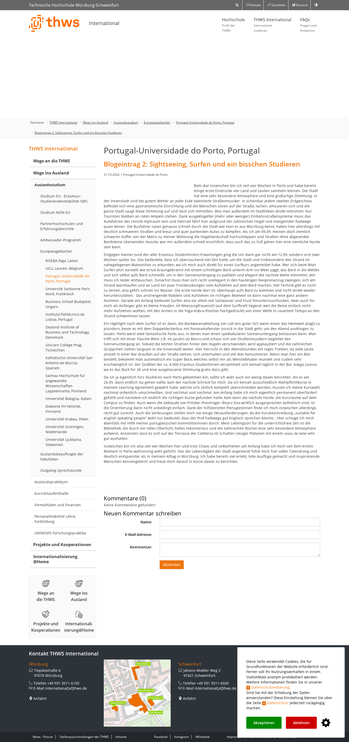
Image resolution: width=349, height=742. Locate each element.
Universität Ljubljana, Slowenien (63, 442)
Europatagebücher (157, 122)
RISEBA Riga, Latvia (61, 260)
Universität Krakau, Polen (66, 419)
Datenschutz (278, 702)
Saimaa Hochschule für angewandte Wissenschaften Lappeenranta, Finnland (65, 383)
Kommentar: (141, 547)
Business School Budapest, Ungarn (68, 304)
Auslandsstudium (126, 122)
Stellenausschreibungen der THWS (84, 737)
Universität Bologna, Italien (68, 398)
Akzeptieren (263, 722)
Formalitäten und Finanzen (57, 504)
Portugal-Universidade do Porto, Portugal (205, 122)
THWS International (272, 25)
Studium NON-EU (55, 212)
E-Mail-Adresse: (138, 534)
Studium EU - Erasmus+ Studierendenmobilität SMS (64, 199)
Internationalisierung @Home (55, 559)
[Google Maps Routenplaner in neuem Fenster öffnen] (137, 693)
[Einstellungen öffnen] (325, 723)
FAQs (308, 25)
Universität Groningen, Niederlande (64, 429)
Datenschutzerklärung (270, 687)
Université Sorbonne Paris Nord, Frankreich (67, 291)
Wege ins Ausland (95, 122)
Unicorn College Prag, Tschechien (63, 347)
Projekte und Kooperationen (62, 544)
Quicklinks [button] (278, 5)
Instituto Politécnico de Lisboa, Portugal (65, 317)
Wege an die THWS (51, 161)
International (104, 23)
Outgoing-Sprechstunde (61, 470)
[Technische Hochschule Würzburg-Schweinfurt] (54, 23)
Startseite (37, 122)
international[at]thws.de (66, 688)
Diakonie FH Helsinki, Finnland (63, 409)
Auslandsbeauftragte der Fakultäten (61, 457)
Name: (146, 522)
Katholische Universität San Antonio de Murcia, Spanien (68, 362)
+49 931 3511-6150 (63, 683)
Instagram (181, 737)
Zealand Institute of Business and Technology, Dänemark (67, 332)
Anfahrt (39, 698)
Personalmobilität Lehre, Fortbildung (55, 519)
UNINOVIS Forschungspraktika (60, 533)
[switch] (316, 5)
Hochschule (233, 25)
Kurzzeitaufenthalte (51, 493)
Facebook (161, 737)
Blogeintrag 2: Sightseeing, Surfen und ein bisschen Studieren (78, 133)
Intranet (121, 737)
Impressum (235, 737)
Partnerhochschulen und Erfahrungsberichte (61, 226)
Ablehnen (301, 722)
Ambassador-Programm (60, 240)
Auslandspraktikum (51, 481)
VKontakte (202, 737)
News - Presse (43, 737)
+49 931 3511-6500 (213, 683)
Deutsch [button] (301, 5)
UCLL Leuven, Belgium (64, 268)
